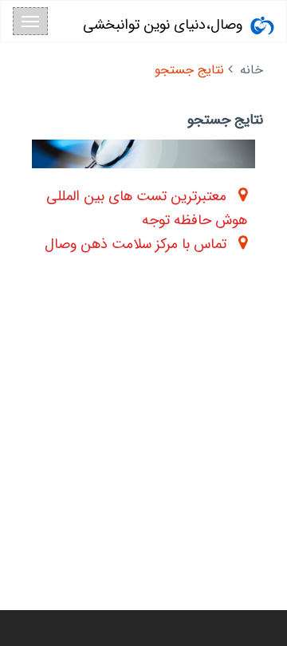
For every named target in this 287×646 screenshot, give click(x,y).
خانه (251, 70)
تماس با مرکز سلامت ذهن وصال (135, 244)
